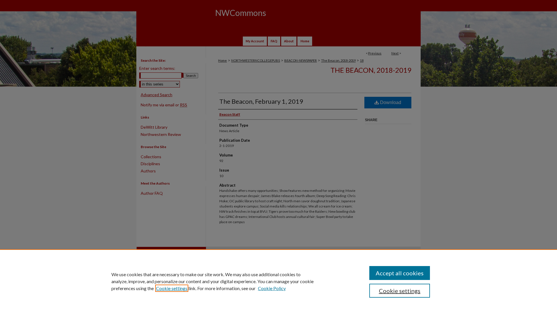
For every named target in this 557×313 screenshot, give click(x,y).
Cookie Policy (272, 288)
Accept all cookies (400, 273)
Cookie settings (171, 288)
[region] (278, 281)
